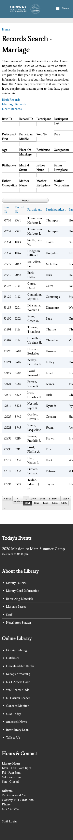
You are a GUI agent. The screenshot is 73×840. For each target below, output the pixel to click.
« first (7, 498)
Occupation (61, 150)
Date (57, 134)
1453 (45, 503)
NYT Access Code (18, 682)
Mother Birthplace (43, 183)
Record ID (26, 119)
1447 (33, 498)
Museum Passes (16, 606)
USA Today (13, 714)
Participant (43, 119)
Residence (43, 150)
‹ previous (18, 500)
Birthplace (9, 165)
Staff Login (9, 821)
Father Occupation (9, 183)
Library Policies (16, 583)
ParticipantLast (55, 209)
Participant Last (61, 121)
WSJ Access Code (17, 690)
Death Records (12, 109)
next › (55, 498)
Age (5, 150)
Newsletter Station (18, 622)
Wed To (41, 134)
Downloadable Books (20, 666)
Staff (9, 615)
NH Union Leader (18, 698)
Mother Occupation (61, 183)
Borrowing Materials (19, 599)
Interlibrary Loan (17, 730)
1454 (55, 503)
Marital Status (24, 168)
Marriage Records (14, 104)
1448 (42, 498)
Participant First (9, 136)
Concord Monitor (17, 706)
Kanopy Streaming (18, 674)
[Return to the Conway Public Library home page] (24, 12)
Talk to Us (13, 737)
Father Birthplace (61, 168)
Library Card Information (22, 591)
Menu (65, 8)
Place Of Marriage (25, 152)
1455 (64, 503)
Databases (12, 658)
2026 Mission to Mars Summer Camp (33, 548)
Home (6, 29)
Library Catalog (16, 650)
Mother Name (24, 183)
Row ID (7, 119)
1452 (36, 503)
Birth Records (11, 100)
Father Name (40, 168)
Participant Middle (26, 136)
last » (66, 498)
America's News (16, 722)
